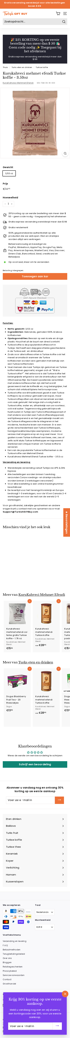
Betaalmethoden (12, 949)
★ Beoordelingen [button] (66, 522)
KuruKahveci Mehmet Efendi (18, 82)
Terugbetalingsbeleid (14, 953)
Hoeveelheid (10, 197)
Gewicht (8, 167)
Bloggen (7, 962)
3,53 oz (9, 173)
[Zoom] (65, 153)
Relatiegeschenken (13, 966)
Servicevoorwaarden (13, 975)
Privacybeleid (10, 971)
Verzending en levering (14, 941)
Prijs (5, 183)
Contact (7, 979)
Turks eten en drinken (22, 67)
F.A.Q (5, 945)
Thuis (5, 67)
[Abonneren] (59, 800)
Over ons (7, 958)
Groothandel (9, 983)
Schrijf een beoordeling (35, 764)
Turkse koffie (42, 67)
